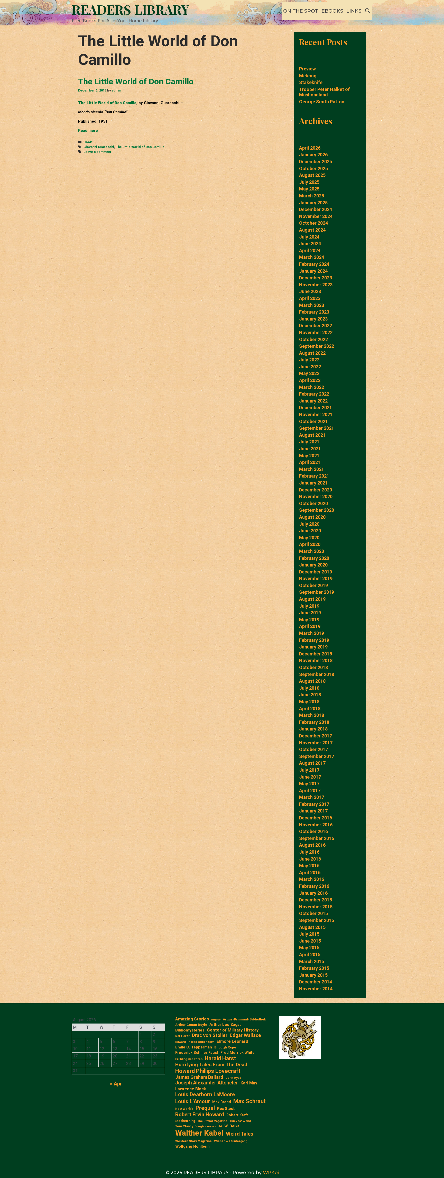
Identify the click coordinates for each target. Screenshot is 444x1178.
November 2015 (315, 906)
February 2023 (314, 312)
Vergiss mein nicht (209, 1126)
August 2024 (312, 230)
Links (354, 11)
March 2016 (311, 879)
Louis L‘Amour (192, 1101)
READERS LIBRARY (130, 9)
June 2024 (310, 243)
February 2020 (314, 558)
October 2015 (313, 913)
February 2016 (314, 886)
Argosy (215, 1019)
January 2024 (313, 271)
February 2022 (314, 394)
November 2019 (315, 578)
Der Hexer (182, 1036)
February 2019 (314, 640)
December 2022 (315, 325)
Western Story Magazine (193, 1141)
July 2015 (309, 934)
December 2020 (315, 489)
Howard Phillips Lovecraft (207, 1070)
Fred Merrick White (237, 1053)
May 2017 (309, 783)
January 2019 (313, 647)
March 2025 (311, 195)
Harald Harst (220, 1058)
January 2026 (313, 154)
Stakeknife (310, 82)
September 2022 (316, 346)
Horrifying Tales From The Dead (211, 1064)
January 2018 (313, 729)
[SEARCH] (367, 11)
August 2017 (312, 763)
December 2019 (315, 571)
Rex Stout (226, 1109)
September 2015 (316, 920)
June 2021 (310, 448)
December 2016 (315, 817)
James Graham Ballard (199, 1077)
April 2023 (309, 298)
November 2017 (315, 742)
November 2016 (315, 824)
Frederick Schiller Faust (196, 1053)
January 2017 (313, 811)
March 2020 (311, 551)
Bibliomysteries (190, 1030)
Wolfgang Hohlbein (192, 1146)
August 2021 (312, 435)
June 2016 (310, 859)
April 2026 (309, 148)
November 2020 (315, 496)
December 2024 (315, 209)
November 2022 (315, 332)
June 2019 (310, 612)
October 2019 (313, 585)
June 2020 (310, 530)
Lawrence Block (190, 1088)
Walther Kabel (199, 1133)
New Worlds (184, 1109)
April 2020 (309, 544)
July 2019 (309, 606)
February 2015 (314, 968)
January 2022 (313, 401)
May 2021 (309, 455)
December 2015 (315, 899)
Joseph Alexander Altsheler (206, 1083)
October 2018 (313, 667)
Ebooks (332, 11)
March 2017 (311, 797)
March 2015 (311, 961)
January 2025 (313, 202)
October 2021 (313, 421)
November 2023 (315, 284)
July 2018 (309, 688)
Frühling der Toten (188, 1059)
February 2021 (314, 476)
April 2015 (309, 954)
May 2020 (309, 537)
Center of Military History (233, 1030)
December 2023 (315, 277)
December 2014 (315, 981)
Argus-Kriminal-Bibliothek (244, 1019)
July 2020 (309, 524)
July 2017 (309, 770)
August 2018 (312, 681)
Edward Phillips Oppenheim (194, 1042)
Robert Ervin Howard (199, 1114)
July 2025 (309, 182)
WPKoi (271, 1172)
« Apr (116, 1084)
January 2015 (313, 975)
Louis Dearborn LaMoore (205, 1094)
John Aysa (233, 1078)
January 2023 (313, 319)
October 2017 (313, 749)
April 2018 (309, 708)
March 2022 (311, 387)
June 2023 (310, 291)
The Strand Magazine (212, 1121)
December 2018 (315, 653)
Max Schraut (249, 1101)
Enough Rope (225, 1047)
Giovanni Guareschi (99, 147)
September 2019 (316, 592)
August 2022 (312, 353)
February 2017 (314, 804)
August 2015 (312, 927)
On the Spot (300, 11)
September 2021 (316, 428)
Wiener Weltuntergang (230, 1141)
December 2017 (315, 735)
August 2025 (312, 175)
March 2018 (311, 715)
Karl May (248, 1083)
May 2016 (309, 865)
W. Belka (231, 1126)
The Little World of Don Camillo (135, 81)
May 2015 (309, 947)
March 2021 (311, 469)
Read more (88, 130)
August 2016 (312, 845)
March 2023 (311, 305)
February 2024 (314, 264)
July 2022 (309, 359)
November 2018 (315, 660)
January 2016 (313, 893)
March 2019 (311, 633)
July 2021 (309, 441)
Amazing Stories (192, 1018)
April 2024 (309, 250)
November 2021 (315, 414)
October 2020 (313, 503)
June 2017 (310, 777)
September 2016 (316, 838)
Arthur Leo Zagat (225, 1024)
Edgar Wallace (245, 1035)
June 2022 (310, 366)
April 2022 (309, 380)
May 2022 (309, 373)
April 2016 (309, 872)
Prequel (205, 1108)
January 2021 (313, 483)
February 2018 (314, 722)
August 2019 (312, 599)
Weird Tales (239, 1134)
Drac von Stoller (209, 1035)
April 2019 (309, 626)
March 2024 (311, 257)
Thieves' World (240, 1121)
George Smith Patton (321, 101)
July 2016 (309, 852)
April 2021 (309, 462)
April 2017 (309, 790)
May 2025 (309, 188)
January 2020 (313, 565)
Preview (307, 68)
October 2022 (313, 339)
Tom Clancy (184, 1126)
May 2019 (309, 619)
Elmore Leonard (232, 1041)
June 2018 (310, 694)
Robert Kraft (237, 1115)
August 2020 (312, 517)
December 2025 (315, 161)
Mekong (308, 75)
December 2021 (315, 407)
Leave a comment (97, 152)
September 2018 (316, 674)
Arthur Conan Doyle (191, 1025)
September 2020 (316, 510)
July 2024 (309, 237)
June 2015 (310, 941)
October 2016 (313, 831)
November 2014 (315, 988)
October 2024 (313, 223)
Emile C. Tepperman (193, 1047)
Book (88, 142)
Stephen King (185, 1121)
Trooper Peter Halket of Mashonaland (324, 92)
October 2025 (313, 168)
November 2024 (315, 216)
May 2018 (309, 701)
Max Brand (221, 1102)
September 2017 (316, 756)
